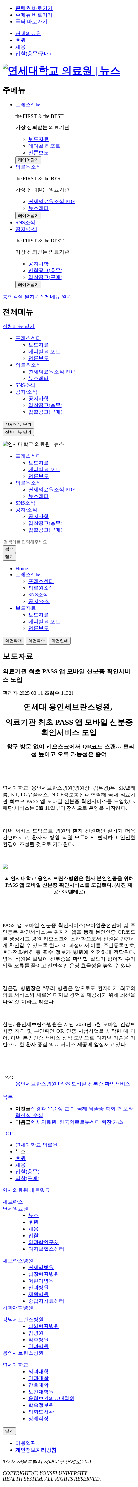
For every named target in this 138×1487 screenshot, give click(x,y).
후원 (20, 40)
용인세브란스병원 (23, 1353)
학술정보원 (41, 1405)
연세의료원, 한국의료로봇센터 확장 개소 (77, 1122)
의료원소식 (28, 167)
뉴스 (33, 1215)
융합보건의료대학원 (51, 1398)
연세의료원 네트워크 (26, 1190)
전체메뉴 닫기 (19, 326)
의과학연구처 (43, 1242)
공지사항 (38, 398)
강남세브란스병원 (23, 1319)
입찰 (33, 1235)
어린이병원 (41, 1281)
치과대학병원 (18, 1307)
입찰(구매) (27, 1178)
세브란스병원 (18, 1260)
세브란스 (13, 1202)
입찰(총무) (27, 1171)
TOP (8, 1133)
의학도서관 (41, 1411)
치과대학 (38, 1378)
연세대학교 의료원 (36, 1144)
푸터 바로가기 (31, 21)
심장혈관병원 (43, 1274)
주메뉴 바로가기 (34, 15)
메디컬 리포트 (44, 351)
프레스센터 (28, 104)
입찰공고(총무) (45, 405)
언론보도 (38, 358)
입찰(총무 (26, 53)
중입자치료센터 (46, 1301)
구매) (45, 53)
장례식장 (38, 1418)
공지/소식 (26, 229)
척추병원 (38, 1339)
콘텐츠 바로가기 (34, 8)
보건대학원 (41, 1391)
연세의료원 (28, 33)
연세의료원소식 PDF (51, 371)
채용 (20, 47)
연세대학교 (15, 1365)
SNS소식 (25, 385)
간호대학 (38, 1385)
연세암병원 (41, 1267)
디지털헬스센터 (46, 1249)
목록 (8, 1097)
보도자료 (38, 345)
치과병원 (38, 1346)
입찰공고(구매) (45, 412)
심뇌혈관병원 (43, 1326)
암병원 (36, 1333)
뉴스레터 (38, 378)
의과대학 (38, 1371)
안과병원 (38, 1287)
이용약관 (25, 1443)
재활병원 (38, 1294)
